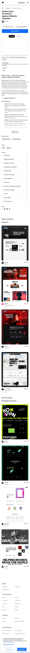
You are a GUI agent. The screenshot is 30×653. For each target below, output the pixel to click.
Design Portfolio (6, 139)
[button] (28, 2)
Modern (9, 147)
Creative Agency (16, 139)
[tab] (15, 63)
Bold (3, 147)
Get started (21, 2)
